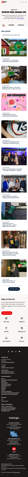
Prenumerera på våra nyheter (10, 35)
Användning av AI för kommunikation (9, 394)
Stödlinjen (18, 427)
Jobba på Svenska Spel (6, 384)
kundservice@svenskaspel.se (7, 362)
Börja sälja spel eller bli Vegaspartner (9, 379)
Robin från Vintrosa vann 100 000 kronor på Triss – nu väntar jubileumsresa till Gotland (10, 253)
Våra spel (21, 341)
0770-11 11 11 (3, 360)
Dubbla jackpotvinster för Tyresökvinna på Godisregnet (10, 115)
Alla (4, 25)
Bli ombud (6, 321)
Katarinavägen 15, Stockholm (7, 373)
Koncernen (11, 25)
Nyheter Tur (21, 25)
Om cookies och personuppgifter (8, 408)
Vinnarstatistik (6, 341)
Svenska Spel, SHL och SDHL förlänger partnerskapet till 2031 (10, 197)
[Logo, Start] (4, 2)
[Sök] (22, 2)
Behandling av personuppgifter (8, 409)
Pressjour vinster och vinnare (7, 367)
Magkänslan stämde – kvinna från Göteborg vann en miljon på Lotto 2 (11, 88)
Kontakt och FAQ (7, 313)
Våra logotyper (4, 382)
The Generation (16, 472)
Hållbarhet (22, 321)
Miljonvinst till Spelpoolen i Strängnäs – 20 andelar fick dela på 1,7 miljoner (12, 169)
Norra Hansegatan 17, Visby (7, 371)
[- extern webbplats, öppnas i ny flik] (8, 351)
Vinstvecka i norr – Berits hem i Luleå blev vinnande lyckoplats (10, 60)
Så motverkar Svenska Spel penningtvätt (10, 392)
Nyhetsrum (3, 381)
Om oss (3, 378)
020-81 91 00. (16, 428)
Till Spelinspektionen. (13, 443)
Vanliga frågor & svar (5, 385)
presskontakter (20, 18)
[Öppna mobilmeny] (25, 2)
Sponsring (3, 387)
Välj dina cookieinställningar (7, 406)
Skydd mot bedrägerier (6, 391)
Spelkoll (6, 331)
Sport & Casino (4, 401)
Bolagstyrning (22, 331)
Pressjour (3, 366)
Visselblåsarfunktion (5, 410)
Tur (2, 399)
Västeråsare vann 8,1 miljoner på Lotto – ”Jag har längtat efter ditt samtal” (9, 225)
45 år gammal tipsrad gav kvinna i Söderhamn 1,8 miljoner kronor (10, 142)
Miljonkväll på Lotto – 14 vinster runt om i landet (8, 281)
